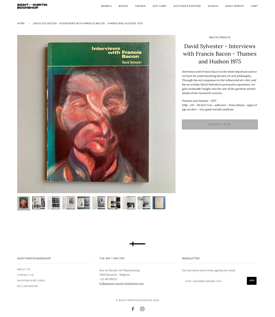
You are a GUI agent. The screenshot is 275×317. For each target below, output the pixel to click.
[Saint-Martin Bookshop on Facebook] (133, 310)
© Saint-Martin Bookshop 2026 (137, 300)
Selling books (27, 286)
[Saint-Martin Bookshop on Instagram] (142, 310)
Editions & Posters (187, 6)
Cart (254, 6)
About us (23, 269)
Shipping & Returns (31, 280)
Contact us (25, 275)
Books (123, 6)
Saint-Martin (234, 6)
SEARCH (106, 6)
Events (213, 6)
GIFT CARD (160, 6)
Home (21, 23)
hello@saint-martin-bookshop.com (121, 283)
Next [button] (168, 114)
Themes (140, 6)
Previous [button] (24, 114)
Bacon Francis (220, 37)
